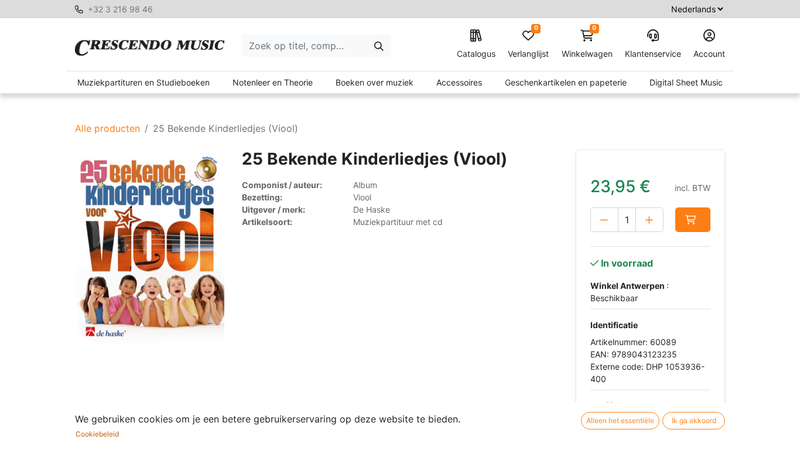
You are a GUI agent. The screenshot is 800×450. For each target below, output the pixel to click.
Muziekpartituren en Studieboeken (143, 82)
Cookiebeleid (97, 433)
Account (709, 54)
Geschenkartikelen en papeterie (566, 82)
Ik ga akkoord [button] (694, 420)
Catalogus (476, 54)
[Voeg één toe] (649, 219)
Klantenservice (653, 54)
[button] (692, 219)
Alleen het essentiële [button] (620, 420)
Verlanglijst (528, 44)
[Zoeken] (379, 46)
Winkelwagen (587, 44)
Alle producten (107, 128)
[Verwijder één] (604, 219)
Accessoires (459, 82)
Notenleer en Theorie (273, 82)
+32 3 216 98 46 (120, 9)
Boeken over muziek (374, 82)
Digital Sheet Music (686, 82)
